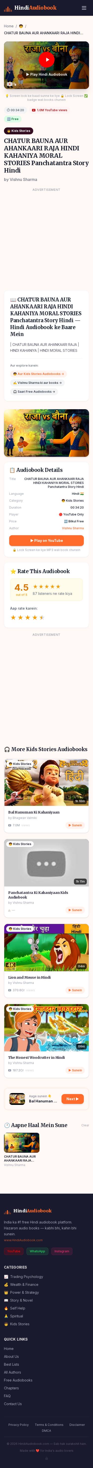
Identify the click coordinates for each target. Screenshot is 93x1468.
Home (9, 26)
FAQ (7, 1396)
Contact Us (13, 1404)
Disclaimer (77, 1425)
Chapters (11, 1388)
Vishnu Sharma (23, 179)
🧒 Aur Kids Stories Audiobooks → (38, 374)
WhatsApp (37, 1251)
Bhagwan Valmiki (25, 818)
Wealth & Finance (21, 1284)
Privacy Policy (18, 1425)
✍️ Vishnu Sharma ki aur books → (37, 383)
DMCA (46, 1431)
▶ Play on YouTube (46, 540)
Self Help (14, 1308)
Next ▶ (72, 1099)
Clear (85, 1125)
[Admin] (46, 1458)
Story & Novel (18, 1300)
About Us (11, 1356)
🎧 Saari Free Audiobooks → (34, 391)
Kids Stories (17, 1324)
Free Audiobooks (18, 1380)
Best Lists (11, 1364)
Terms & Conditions (49, 1425)
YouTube (13, 1251)
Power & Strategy (21, 1292)
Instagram (62, 1251)
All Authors (12, 1372)
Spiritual (13, 1316)
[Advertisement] (46, 239)
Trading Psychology (23, 1276)
